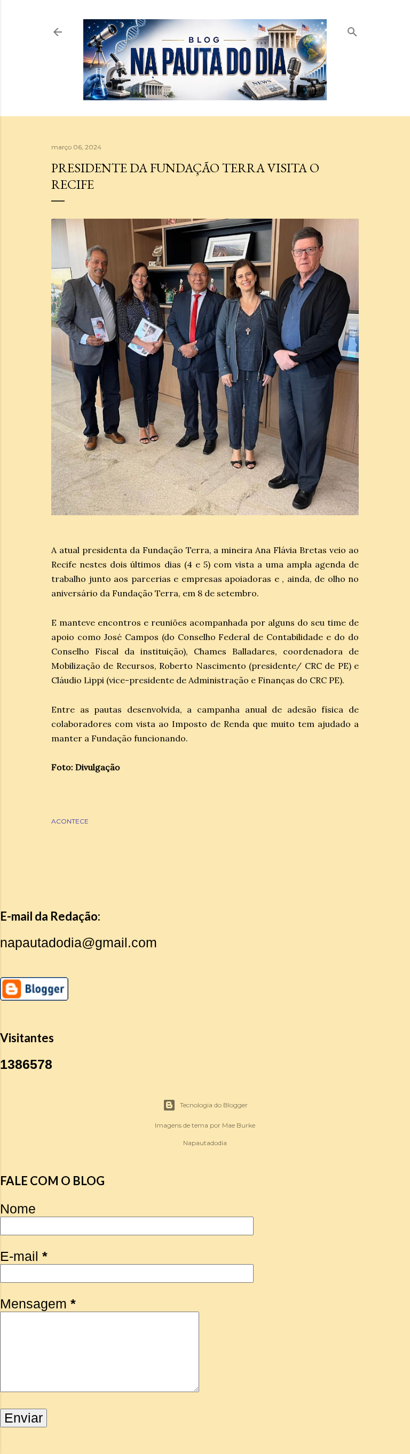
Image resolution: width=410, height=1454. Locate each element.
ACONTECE (70, 821)
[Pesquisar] (352, 29)
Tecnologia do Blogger (214, 1105)
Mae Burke (238, 1125)
